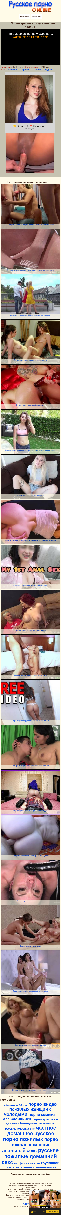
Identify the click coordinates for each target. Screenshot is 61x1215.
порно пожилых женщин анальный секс (30, 1145)
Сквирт (37, 69)
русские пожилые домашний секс (30, 1156)
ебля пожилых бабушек (15, 1105)
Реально (12, 69)
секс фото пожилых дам (27, 1163)
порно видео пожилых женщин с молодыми (30, 1109)
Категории (24, 16)
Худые (48, 69)
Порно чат (36, 16)
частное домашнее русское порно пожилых (29, 1133)
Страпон (25, 69)
